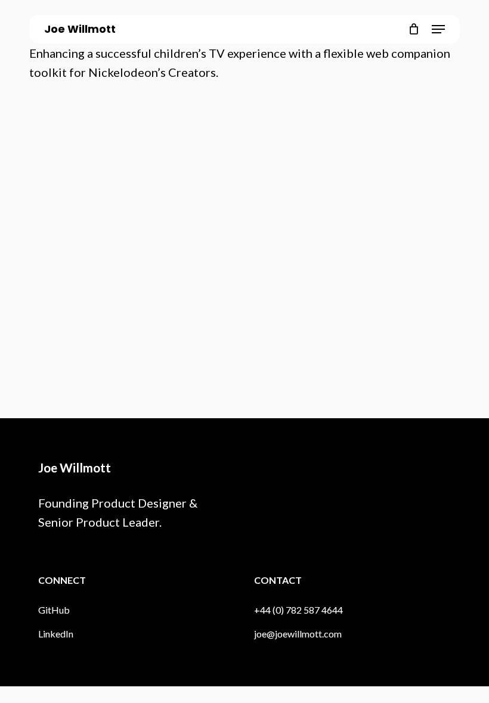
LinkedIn (55, 633)
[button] (438, 29)
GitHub (54, 609)
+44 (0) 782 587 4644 (298, 609)
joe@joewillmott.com (298, 633)
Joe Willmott (80, 29)
